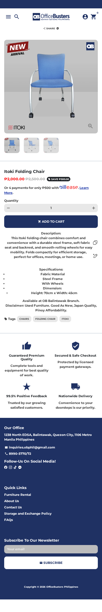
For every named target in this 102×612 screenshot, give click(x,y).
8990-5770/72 (18, 454)
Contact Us (13, 507)
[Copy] (95, 242)
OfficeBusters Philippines (62, 586)
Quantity (11, 201)
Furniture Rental (17, 495)
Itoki (65, 318)
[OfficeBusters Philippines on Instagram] (10, 467)
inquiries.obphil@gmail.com (30, 447)
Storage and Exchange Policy (28, 513)
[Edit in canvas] (95, 255)
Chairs (24, 318)
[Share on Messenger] (57, 28)
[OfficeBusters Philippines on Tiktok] (15, 467)
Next (93, 86)
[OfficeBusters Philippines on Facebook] (5, 467)
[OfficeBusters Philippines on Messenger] (19, 467)
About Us (11, 501)
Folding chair (45, 318)
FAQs (8, 520)
